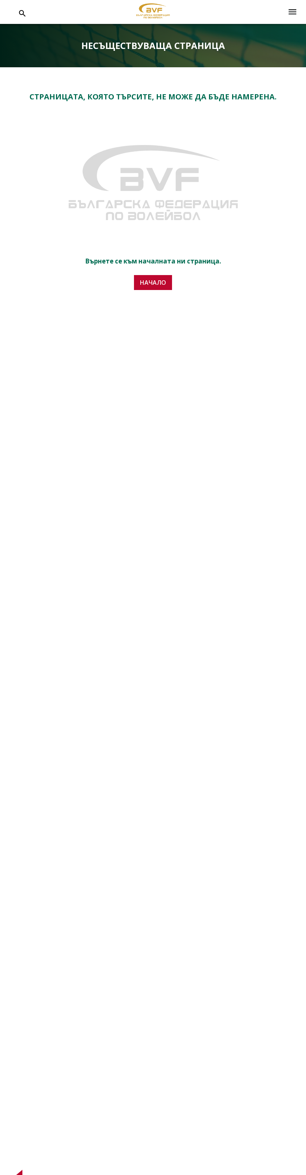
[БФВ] (153, 12)
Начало (153, 282)
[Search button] (22, 13)
